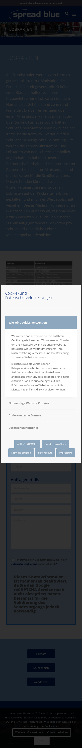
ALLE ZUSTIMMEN (27, 444)
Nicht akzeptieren (21, 452)
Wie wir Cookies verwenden (28, 322)
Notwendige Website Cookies (29, 403)
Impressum (65, 452)
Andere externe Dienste (25, 415)
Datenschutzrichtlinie (23, 428)
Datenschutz (45, 452)
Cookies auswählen (55, 444)
